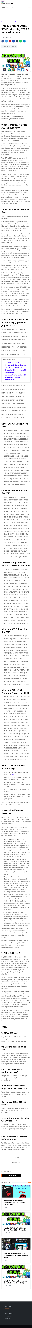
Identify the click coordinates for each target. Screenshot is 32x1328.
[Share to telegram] (24, 41)
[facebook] (16, 2)
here (13, 774)
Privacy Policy (9, 1313)
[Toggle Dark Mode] (23, 2)
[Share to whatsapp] (20, 41)
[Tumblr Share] (17, 41)
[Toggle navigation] (29, 2)
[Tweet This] (6, 41)
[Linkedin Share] (13, 41)
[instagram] (19, 2)
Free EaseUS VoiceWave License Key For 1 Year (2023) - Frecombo (15, 1229)
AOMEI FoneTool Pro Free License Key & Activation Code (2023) (15, 1282)
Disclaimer (8, 1311)
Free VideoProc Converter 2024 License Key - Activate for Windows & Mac (15, 377)
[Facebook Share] (2, 41)
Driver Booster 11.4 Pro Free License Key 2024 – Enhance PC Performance (15, 370)
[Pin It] (10, 41)
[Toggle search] (26, 2)
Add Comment (12, 1175)
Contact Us (8, 1316)
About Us (7, 1318)
